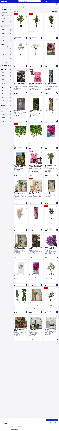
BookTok (19, 4)
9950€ (10, 49)
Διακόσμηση (19, 7)
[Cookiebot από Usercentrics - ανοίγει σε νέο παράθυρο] (5, 429)
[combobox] (29, 1)
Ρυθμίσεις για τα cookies (51, 422)
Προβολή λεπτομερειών (14, 429)
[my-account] (52, 1)
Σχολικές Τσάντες (24, 4)
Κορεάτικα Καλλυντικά (13, 4)
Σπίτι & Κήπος (15, 7)
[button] (57, 1)
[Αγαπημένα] (55, 1)
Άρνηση (52, 424)
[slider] (10, 48)
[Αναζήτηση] (19, 1)
